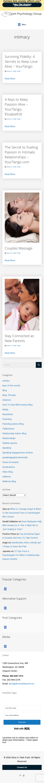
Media (5, 409)
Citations (6, 399)
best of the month (11, 385)
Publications (8, 428)
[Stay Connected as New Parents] (22, 304)
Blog (4, 390)
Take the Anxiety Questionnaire (22, 5)
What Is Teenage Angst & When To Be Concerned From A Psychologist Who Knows (21, 512)
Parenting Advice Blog (13, 423)
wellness (6, 476)
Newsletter (7, 414)
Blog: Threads (9, 395)
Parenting (7, 419)
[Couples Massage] (22, 217)
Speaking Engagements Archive (17, 452)
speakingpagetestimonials (15, 457)
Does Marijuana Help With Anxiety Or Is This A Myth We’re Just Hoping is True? (22, 525)
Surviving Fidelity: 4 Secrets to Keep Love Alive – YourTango (21, 61)
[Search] (39, 365)
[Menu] (5, 589)
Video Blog (7, 471)
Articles (6, 380)
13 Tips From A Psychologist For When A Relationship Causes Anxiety (20, 555)
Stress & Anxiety (10, 462)
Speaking (6, 447)
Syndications (8, 467)
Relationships (8, 438)
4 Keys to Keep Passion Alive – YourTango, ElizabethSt (16, 106)
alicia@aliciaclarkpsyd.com (21, 683)
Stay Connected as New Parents (19, 338)
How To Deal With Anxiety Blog (17, 404)
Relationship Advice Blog (14, 433)
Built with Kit (22, 728)
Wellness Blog (9, 481)
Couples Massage (18, 248)
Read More (10, 78)
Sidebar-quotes (9, 443)
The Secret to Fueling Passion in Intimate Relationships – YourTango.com (21, 154)
